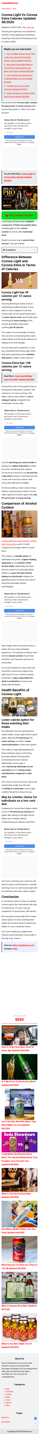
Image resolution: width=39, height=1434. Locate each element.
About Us (5, 1417)
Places (8, 1403)
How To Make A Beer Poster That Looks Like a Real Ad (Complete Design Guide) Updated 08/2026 (19, 57)
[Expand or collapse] (35, 250)
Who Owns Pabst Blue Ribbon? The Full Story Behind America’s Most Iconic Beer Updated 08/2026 (19, 68)
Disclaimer (6, 1422)
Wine (8, 1405)
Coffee (8, 1394)
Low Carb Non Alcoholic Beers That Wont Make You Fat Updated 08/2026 (18, 78)
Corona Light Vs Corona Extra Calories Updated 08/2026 (19, 177)
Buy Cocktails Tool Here (21, 215)
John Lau (30, 27)
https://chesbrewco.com (23, 945)
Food (8, 1400)
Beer (15, 949)
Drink (8, 1397)
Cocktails (9, 1392)
